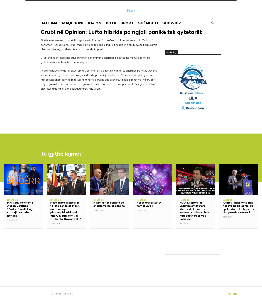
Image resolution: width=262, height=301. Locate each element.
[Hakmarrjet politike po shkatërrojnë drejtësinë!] (109, 179)
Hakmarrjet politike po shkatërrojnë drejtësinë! (109, 204)
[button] (212, 23)
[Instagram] (229, 293)
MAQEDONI (12, 200)
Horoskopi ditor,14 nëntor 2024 (149, 204)
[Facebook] (224, 293)
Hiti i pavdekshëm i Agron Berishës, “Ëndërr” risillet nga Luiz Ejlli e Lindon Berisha (20, 209)
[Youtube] (235, 293)
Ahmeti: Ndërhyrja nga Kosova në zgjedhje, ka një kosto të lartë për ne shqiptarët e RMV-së (239, 207)
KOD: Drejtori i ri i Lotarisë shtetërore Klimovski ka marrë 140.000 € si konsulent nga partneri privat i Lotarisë (194, 211)
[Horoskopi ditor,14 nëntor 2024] (152, 179)
